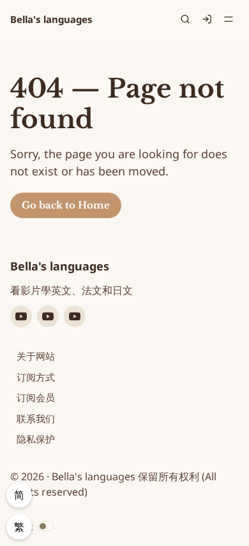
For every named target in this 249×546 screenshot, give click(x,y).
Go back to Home (66, 205)
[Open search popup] (185, 19)
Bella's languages (51, 19)
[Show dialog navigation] (228, 19)
